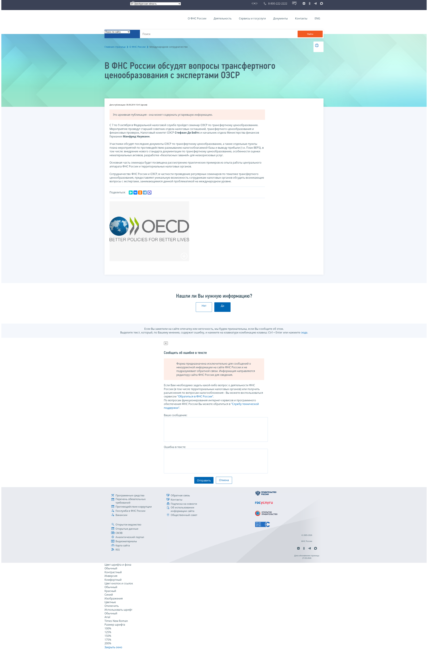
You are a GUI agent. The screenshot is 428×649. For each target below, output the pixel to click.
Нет (204, 306)
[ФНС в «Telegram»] (315, 3)
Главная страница (115, 46)
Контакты (301, 18)
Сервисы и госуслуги (252, 18)
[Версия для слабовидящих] (255, 3)
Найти (310, 34)
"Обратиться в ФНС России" (195, 396)
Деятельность (223, 18)
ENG (317, 18)
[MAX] (149, 192)
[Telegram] (145, 192)
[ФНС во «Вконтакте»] (303, 3)
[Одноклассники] (140, 192)
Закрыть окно (113, 647)
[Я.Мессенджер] (131, 192)
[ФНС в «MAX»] (321, 3)
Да (222, 306)
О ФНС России (197, 18)
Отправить (204, 480)
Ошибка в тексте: (175, 447)
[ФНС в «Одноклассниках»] (309, 3)
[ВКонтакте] (135, 192)
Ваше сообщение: (175, 415)
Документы (280, 18)
